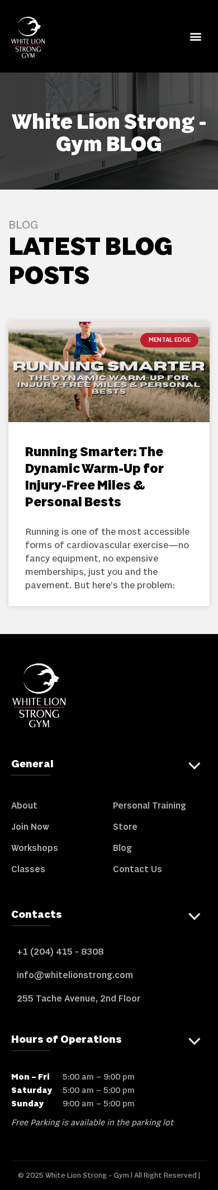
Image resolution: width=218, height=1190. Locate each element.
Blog (122, 848)
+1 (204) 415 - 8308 (60, 952)
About (24, 806)
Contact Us (137, 869)
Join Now (30, 827)
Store (125, 827)
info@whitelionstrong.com (75, 975)
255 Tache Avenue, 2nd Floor (78, 999)
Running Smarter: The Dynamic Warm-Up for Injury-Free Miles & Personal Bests (94, 477)
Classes (28, 869)
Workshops (34, 848)
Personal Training (149, 806)
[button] (195, 36)
